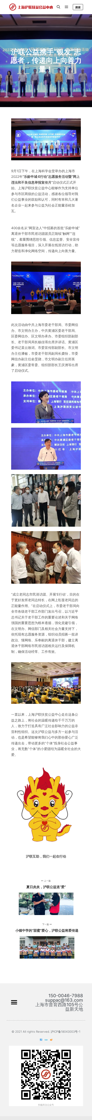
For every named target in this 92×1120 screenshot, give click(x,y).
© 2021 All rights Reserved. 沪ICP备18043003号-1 (46, 1031)
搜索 (78, 7)
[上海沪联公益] (31, 7)
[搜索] (58, 7)
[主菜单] (67, 7)
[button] (14, 1002)
